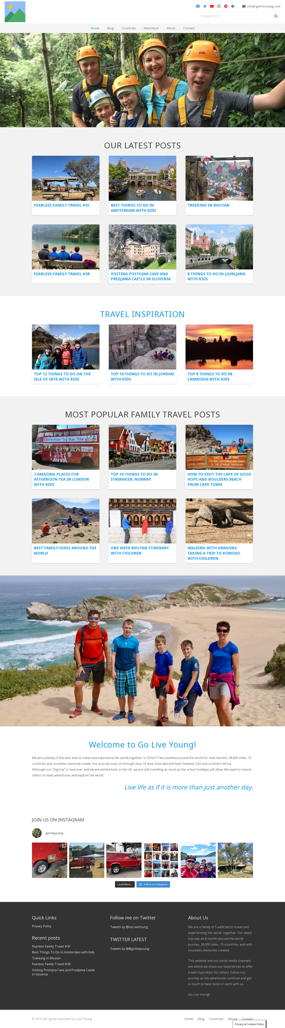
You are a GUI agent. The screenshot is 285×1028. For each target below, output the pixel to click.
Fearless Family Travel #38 (62, 273)
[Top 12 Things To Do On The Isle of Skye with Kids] (65, 327)
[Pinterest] (225, 6)
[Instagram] (218, 6)
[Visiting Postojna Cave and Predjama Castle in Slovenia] (142, 227)
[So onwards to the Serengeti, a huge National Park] (235, 860)
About (232, 1019)
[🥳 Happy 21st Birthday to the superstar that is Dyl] (161, 860)
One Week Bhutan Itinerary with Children (140, 550)
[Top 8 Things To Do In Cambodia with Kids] (219, 327)
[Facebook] (197, 6)
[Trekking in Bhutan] (219, 159)
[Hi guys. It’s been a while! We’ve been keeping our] (198, 860)
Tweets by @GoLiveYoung (129, 927)
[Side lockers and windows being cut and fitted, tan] (49, 860)
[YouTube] (211, 6)
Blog (201, 1019)
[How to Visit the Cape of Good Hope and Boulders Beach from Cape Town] (219, 428)
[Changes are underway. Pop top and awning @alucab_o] (86, 860)
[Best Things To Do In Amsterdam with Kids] (142, 159)
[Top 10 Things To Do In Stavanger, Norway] (142, 428)
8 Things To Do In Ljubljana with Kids (216, 276)
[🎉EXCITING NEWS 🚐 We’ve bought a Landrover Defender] (124, 860)
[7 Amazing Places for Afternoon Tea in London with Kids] (65, 428)
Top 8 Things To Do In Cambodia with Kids (209, 376)
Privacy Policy (41, 926)
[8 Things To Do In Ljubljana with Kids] (219, 227)
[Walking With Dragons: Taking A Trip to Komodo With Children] (219, 501)
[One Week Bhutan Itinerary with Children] (142, 501)
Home (188, 1019)
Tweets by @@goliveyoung (129, 949)
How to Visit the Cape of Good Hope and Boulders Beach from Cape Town (219, 479)
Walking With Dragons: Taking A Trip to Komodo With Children (213, 553)
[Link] (15, 11)
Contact (247, 1019)
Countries (216, 1019)
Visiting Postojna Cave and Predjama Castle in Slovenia (141, 276)
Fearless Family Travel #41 (62, 205)
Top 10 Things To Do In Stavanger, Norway (134, 477)
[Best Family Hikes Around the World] (65, 501)
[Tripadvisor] (232, 6)
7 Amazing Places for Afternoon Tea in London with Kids (61, 479)
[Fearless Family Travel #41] (65, 159)
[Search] (276, 16)
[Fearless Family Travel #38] (65, 227)
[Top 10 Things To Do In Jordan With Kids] (142, 327)
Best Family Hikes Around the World (65, 550)
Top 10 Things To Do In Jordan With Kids (142, 376)
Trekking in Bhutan (208, 205)
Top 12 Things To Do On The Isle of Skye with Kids (62, 376)
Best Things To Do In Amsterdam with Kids (133, 207)
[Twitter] (204, 6)
